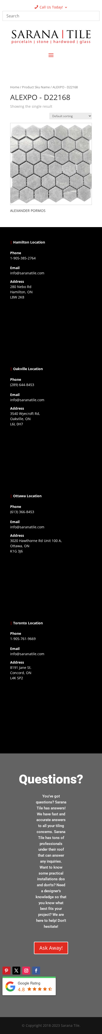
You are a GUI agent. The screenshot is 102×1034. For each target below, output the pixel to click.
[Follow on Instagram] (26, 971)
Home (14, 87)
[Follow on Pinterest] (6, 971)
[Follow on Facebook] (36, 971)
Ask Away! (51, 947)
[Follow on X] (16, 971)
